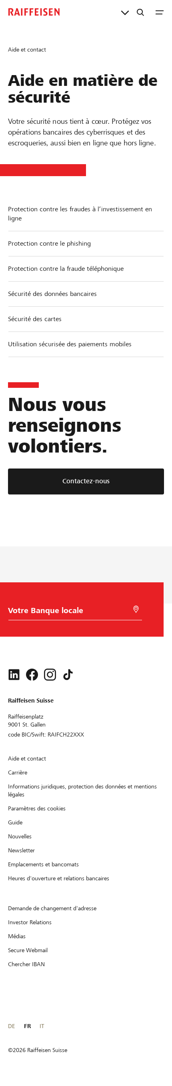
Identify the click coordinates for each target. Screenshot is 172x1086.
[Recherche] (140, 12)
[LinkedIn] (14, 675)
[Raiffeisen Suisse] (34, 12)
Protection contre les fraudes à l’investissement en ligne (80, 213)
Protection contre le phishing (49, 243)
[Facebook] (32, 675)
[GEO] (136, 609)
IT (42, 1026)
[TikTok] (68, 675)
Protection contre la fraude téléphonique (66, 268)
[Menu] (159, 12)
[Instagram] (50, 675)
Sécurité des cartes (35, 319)
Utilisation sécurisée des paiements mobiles (70, 344)
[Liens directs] (125, 12)
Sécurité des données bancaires (52, 294)
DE (11, 1026)
